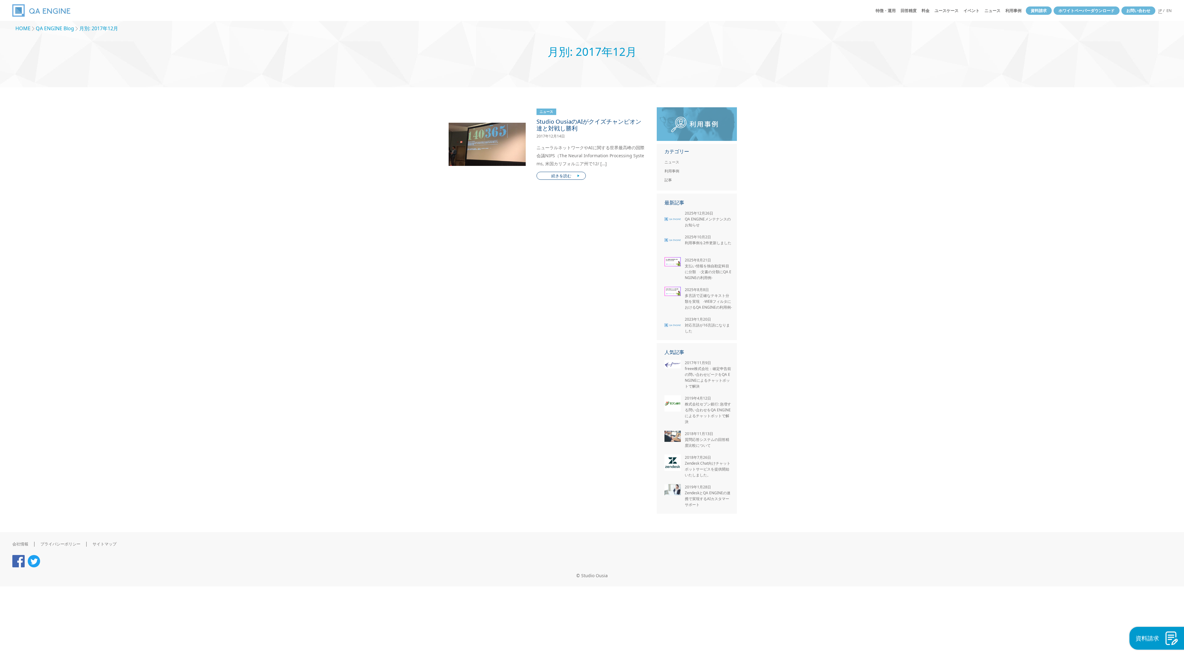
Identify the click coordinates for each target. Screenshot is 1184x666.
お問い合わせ (1138, 10)
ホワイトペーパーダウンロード (1087, 10)
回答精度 (909, 10)
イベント (972, 10)
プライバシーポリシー (60, 544)
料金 (926, 10)
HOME (23, 28)
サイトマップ (104, 544)
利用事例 (1013, 10)
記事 (668, 180)
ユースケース (947, 10)
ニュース (993, 10)
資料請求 (1039, 10)
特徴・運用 (886, 10)
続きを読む (561, 176)
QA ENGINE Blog (55, 28)
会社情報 (20, 544)
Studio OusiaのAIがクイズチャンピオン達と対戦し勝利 (588, 125)
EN (1169, 10)
